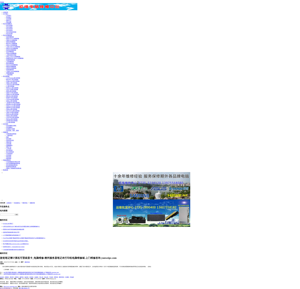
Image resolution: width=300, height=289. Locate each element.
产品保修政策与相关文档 (13, 161)
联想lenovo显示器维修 (12, 87)
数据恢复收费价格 (11, 166)
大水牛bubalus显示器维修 (13, 78)
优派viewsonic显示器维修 (13, 106)
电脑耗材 (5, 132)
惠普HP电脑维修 (10, 41)
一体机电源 (9, 135)
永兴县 (2, 277)
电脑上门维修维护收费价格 (13, 168)
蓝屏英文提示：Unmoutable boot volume (13, 246)
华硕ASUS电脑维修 (11, 40)
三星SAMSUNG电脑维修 (13, 46)
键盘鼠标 (8, 158)
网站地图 (8, 22)
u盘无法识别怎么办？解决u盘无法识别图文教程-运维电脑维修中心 (21, 226)
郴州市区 (25, 203)
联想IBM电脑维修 (11, 50)
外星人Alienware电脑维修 (13, 56)
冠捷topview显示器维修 (12, 94)
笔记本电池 (9, 30)
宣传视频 (8, 18)
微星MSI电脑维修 (11, 66)
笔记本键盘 (9, 27)
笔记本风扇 (9, 28)
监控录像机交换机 (11, 125)
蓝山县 (46, 277)
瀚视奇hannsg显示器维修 (13, 107)
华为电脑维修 (10, 51)
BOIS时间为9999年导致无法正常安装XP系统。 (16, 241)
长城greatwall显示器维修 (13, 81)
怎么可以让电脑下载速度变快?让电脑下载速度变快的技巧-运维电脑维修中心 (24, 238)
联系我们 (8, 17)
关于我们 (5, 14)
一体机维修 (9, 74)
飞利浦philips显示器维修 (13, 102)
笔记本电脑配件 (7, 23)
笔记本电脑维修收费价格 (13, 163)
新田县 (56, 277)
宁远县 (51, 277)
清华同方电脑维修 (11, 68)
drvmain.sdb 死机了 (8, 223)
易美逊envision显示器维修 (13, 104)
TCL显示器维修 (10, 122)
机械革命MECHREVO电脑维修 (14, 58)
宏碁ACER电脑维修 (11, 45)
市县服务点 (17, 203)
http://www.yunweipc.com (10, 286)
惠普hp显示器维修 (11, 91)
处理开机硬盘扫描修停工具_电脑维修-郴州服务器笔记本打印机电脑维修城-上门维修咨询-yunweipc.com (32, 274)
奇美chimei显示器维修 (12, 114)
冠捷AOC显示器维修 (12, 92)
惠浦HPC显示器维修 (12, 97)
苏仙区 (72, 277)
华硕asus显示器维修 (11, 83)
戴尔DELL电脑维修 (11, 43)
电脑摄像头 (9, 145)
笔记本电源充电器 (11, 32)
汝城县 (36, 277)
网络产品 (8, 147)
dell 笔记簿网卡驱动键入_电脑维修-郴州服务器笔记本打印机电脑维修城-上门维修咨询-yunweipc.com (31, 272)
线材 (7, 137)
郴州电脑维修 (10, 63)
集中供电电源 (10, 152)
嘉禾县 (21, 277)
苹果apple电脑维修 (11, 53)
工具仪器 (8, 148)
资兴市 (12, 277)
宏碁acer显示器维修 (11, 101)
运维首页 (5, 12)
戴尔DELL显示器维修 (12, 79)
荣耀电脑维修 (10, 73)
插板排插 (8, 142)
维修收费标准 (7, 160)
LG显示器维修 (10, 86)
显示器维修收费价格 (12, 165)
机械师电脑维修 (10, 60)
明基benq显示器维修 (11, 115)
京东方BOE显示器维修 (12, 117)
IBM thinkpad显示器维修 (12, 110)
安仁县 (41, 277)
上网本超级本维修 (11, 55)
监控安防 (5, 124)
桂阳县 (7, 277)
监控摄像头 (9, 127)
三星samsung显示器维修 (12, 84)
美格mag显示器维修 (11, 109)
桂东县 (31, 277)
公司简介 (8, 15)
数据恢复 (5, 170)
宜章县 (17, 277)
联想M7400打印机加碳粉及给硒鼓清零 (13, 229)
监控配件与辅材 (10, 129)
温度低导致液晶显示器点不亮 (11, 232)
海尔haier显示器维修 (11, 119)
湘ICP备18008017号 (24, 288)
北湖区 (67, 277)
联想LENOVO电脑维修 (12, 38)
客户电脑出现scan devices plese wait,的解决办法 (16, 243)
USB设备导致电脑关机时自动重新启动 (13, 249)
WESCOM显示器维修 (12, 89)
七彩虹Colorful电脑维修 (12, 71)
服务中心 (8, 20)
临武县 (26, 277)
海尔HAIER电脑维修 (12, 64)
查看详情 (32, 203)
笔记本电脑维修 (7, 35)
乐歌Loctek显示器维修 (12, 112)
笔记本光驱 (9, 33)
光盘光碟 (8, 143)
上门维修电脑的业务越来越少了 (12, 235)
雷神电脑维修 (10, 69)
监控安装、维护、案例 (12, 130)
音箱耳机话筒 (10, 140)
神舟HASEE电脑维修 (12, 48)
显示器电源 (9, 150)
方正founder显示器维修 (12, 99)
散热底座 (8, 156)
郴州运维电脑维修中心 (6, 288)
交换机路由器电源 (11, 133)
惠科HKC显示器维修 (12, 96)
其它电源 (8, 138)
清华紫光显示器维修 (12, 120)
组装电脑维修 (10, 37)
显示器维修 (6, 76)
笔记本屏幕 (9, 25)
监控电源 (8, 155)
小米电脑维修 (10, 61)
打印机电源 (9, 153)
